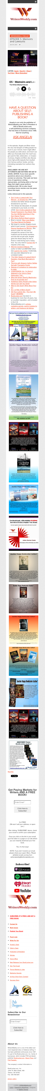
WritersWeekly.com (25, 1085)
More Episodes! (21, 73)
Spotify (22, 71)
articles (28, 304)
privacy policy (12, 1079)
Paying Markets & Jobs (17, 969)
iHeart (29, 71)
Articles (12, 955)
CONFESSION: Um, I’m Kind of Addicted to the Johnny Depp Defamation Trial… (22, 273)
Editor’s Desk (14, 948)
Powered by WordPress (22, 1087)
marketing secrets (17, 306)
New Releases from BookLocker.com (21, 962)
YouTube (11, 73)
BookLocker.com (16, 296)
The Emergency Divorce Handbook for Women (24, 227)
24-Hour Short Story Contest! (19, 977)
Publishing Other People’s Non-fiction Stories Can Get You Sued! (24, 282)
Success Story (14, 980)
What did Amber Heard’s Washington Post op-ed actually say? (23, 278)
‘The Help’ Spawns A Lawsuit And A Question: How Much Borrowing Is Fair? (23, 259)
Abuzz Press (29, 1058)
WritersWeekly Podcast (20, 36)
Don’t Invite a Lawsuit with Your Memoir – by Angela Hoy (22, 198)
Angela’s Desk (14, 945)
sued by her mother (21, 251)
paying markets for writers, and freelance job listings (24, 307)
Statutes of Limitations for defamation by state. (24, 268)
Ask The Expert (15, 966)
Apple (16, 71)
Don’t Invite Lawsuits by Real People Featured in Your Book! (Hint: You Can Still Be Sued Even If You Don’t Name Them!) (23, 213)
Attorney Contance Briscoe (20, 247)
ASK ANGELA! (22, 137)
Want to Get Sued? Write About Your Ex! (23, 287)
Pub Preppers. (12, 1060)
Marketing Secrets (16, 973)
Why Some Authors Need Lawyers (23, 218)
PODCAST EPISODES (17, 952)
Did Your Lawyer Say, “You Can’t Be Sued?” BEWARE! (23, 293)
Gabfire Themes (23, 1089)
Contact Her (31, 242)
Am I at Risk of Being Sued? (20, 290)
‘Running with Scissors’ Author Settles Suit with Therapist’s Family (24, 264)
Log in (11, 1087)
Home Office (14, 959)
